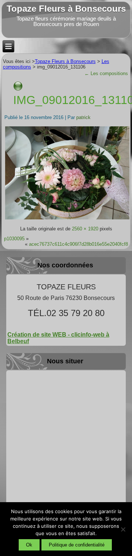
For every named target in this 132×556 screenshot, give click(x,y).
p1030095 (14, 238)
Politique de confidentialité (76, 545)
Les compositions (106, 73)
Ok (29, 545)
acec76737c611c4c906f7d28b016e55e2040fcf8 (78, 244)
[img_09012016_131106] (67, 219)
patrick (83, 117)
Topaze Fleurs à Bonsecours (66, 9)
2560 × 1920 (85, 228)
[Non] (122, 529)
